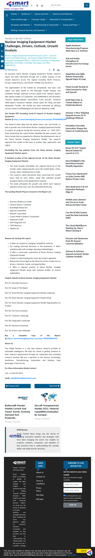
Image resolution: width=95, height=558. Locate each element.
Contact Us (40, 477)
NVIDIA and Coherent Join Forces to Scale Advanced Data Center (76, 202)
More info (71, 555)
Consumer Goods (38, 20)
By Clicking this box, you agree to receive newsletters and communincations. (72, 498)
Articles (14, 14)
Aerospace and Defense (20, 25)
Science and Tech (42, 14)
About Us (39, 473)
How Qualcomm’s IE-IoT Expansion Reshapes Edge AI (77, 189)
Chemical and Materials (62, 14)
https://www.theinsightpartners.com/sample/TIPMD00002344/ (40, 120)
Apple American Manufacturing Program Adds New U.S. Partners (77, 48)
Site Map (39, 495)
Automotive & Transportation (61, 20)
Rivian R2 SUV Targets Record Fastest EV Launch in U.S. (76, 150)
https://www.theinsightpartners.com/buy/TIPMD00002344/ (32, 339)
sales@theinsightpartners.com (23, 378)
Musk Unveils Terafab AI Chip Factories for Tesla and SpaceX (77, 89)
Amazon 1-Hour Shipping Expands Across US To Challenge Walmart (77, 115)
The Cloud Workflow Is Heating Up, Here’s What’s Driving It (76, 228)
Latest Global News (75, 40)
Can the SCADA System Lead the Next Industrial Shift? (77, 215)
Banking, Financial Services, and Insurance (28, 30)
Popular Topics (73, 142)
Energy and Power (70, 25)
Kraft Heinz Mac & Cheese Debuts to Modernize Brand (74, 102)
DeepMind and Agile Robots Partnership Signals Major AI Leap (76, 76)
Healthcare (26, 14)
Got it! (84, 551)
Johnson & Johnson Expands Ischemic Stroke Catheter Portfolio (77, 254)
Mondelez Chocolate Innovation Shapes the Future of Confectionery (77, 128)
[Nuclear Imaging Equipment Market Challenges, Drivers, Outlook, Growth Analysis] (2, 56)
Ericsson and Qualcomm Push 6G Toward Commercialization (77, 241)
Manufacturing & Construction (46, 25)
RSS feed (39, 499)
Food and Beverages (19, 20)
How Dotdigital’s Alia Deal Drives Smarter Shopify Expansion (75, 163)
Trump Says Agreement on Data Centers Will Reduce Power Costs (76, 176)
